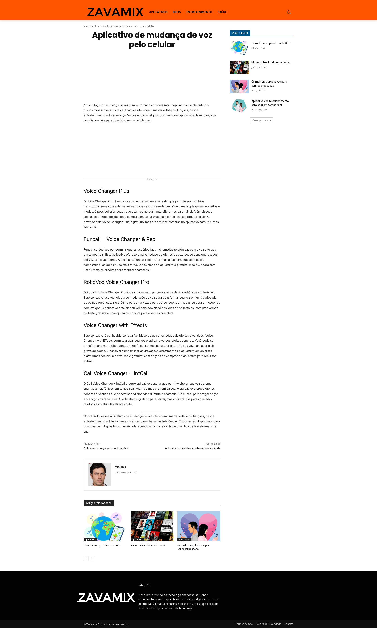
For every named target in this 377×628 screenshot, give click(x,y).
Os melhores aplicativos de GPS (102, 545)
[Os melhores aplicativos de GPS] (105, 526)
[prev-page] (86, 558)
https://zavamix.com (125, 472)
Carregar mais (260, 120)
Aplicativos (98, 26)
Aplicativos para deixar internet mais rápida (192, 448)
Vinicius (120, 467)
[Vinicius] (99, 474)
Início (87, 26)
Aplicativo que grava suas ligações (106, 448)
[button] (288, 12)
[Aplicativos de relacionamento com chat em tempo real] (239, 106)
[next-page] (92, 558)
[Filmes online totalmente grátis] (152, 526)
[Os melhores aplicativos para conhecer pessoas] (198, 526)
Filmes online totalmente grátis (148, 545)
